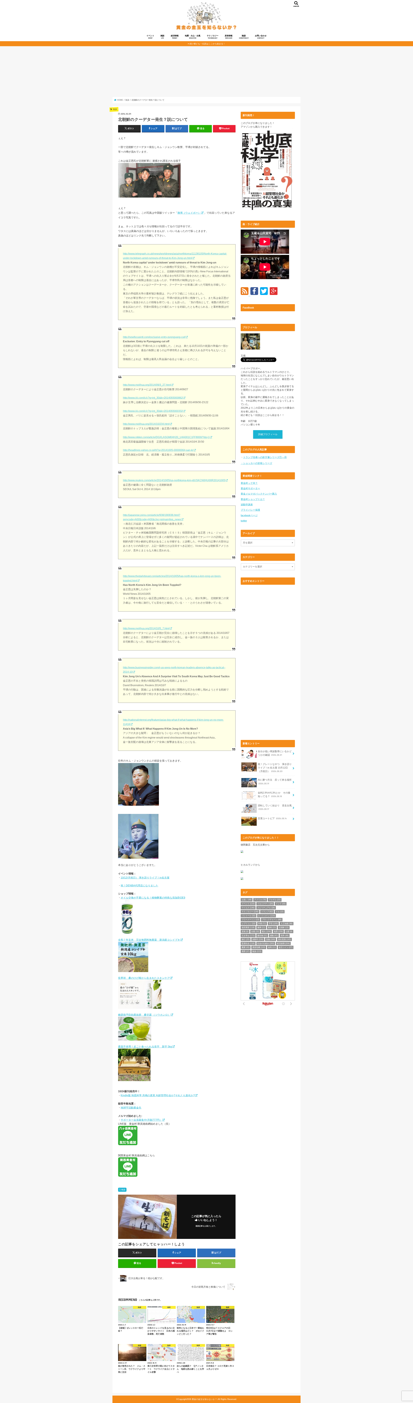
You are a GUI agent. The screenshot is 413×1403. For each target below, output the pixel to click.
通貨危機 (258, 947)
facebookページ (249, 515)
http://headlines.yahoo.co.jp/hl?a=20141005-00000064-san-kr (158, 450)
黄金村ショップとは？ (253, 499)
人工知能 (286, 923)
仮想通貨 (248, 927)
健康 (261, 927)
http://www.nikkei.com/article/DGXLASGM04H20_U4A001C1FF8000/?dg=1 (166, 437)
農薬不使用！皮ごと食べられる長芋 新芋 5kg (145, 1046)
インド (281, 904)
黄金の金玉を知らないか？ (204, 1399)
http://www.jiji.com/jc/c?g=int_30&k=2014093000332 (153, 411)
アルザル (275, 900)
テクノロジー (212, 37)
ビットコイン (266, 916)
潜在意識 (284, 939)
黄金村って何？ (249, 483)
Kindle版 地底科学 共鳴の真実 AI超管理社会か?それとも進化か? (158, 1095)
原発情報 (228, 37)
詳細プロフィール (267, 434)
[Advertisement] (206, 71)
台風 (255, 931)
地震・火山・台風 (192, 37)
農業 (246, 947)
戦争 (285, 935)
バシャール (248, 916)
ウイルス (248, 908)
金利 (272, 947)
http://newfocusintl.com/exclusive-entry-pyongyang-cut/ (154, 337)
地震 (278, 931)
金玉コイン (285, 947)
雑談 (162, 37)
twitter (244, 520)
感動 (274, 935)
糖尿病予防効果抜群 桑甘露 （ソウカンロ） (144, 1014)
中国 (262, 923)
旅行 (246, 939)
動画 (272, 927)
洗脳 (270, 939)
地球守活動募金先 (131, 1107)
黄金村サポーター (250, 488)
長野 (246, 951)
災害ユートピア (272, 818)
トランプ (267, 912)
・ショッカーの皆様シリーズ (256, 463)
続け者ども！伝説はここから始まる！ (207, 43)
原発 (245, 931)
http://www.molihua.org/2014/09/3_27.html (147, 384)
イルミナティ (265, 904)
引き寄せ (248, 935)
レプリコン (248, 923)
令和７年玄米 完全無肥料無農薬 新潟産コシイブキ (149, 939)
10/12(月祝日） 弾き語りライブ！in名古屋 (145, 877)
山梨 (289, 931)
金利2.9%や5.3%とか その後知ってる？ (274, 794)
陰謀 (244, 37)
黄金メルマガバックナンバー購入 (259, 493)
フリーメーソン (250, 919)
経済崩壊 (283, 943)
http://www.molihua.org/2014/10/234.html (146, 424)
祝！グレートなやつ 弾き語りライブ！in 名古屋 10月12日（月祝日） (275, 768)
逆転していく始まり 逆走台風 (275, 807)
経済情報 (175, 37)
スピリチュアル (266, 908)
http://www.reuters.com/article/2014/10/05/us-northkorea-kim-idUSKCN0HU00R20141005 (174, 480)
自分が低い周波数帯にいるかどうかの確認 (275, 753)
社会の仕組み (265, 943)
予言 (273, 923)
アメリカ (260, 900)
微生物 (262, 935)
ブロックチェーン (272, 919)
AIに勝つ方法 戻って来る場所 (275, 782)
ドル (280, 912)
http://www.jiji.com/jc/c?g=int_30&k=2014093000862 (153, 397)
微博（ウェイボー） (189, 212)
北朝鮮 (284, 927)
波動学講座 (247, 504)
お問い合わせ (261, 37)
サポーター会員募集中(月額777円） (141, 1119)
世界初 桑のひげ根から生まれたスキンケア (144, 977)
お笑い (247, 900)
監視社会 (248, 943)
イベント (150, 37)
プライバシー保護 (250, 510)
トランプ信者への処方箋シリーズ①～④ (265, 457)
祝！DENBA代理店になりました (139, 885)
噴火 (266, 931)
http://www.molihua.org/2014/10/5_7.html (146, 628)
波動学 (257, 939)
